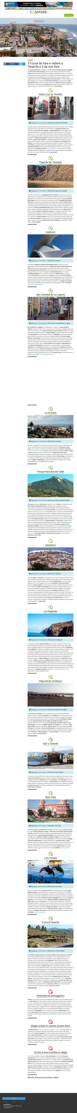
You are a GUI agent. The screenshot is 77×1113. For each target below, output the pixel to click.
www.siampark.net (65, 847)
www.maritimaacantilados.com (61, 669)
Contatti (14, 1101)
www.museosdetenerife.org (46, 354)
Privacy (21, 1101)
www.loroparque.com (40, 912)
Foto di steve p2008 (69, 821)
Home (14, 1098)
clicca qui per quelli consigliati (46, 1029)
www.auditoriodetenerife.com (35, 284)
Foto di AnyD (70, 635)
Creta (53, 962)
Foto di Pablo (70, 319)
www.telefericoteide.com (38, 511)
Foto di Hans (70, 256)
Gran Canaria (36, 134)
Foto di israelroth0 (69, 569)
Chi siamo (6, 1101)
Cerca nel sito (68, 15)
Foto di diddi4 (70, 119)
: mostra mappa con (49, 123)
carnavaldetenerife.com (53, 148)
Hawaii (66, 73)
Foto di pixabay (70, 187)
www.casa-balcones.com (34, 450)
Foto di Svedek (70, 437)
